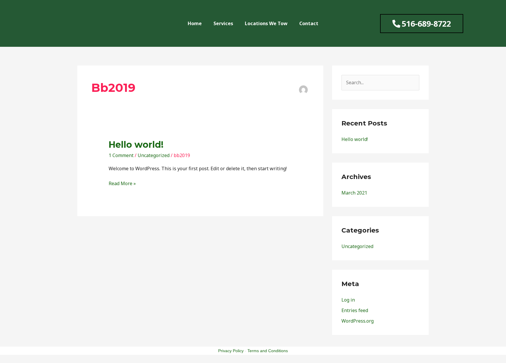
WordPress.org (357, 321)
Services (223, 23)
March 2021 (354, 193)
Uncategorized (154, 155)
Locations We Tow (266, 23)
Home (195, 23)
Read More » (122, 183)
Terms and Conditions (267, 350)
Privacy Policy (231, 350)
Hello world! (136, 144)
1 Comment (121, 155)
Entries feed (354, 310)
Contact (308, 23)
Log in (348, 300)
